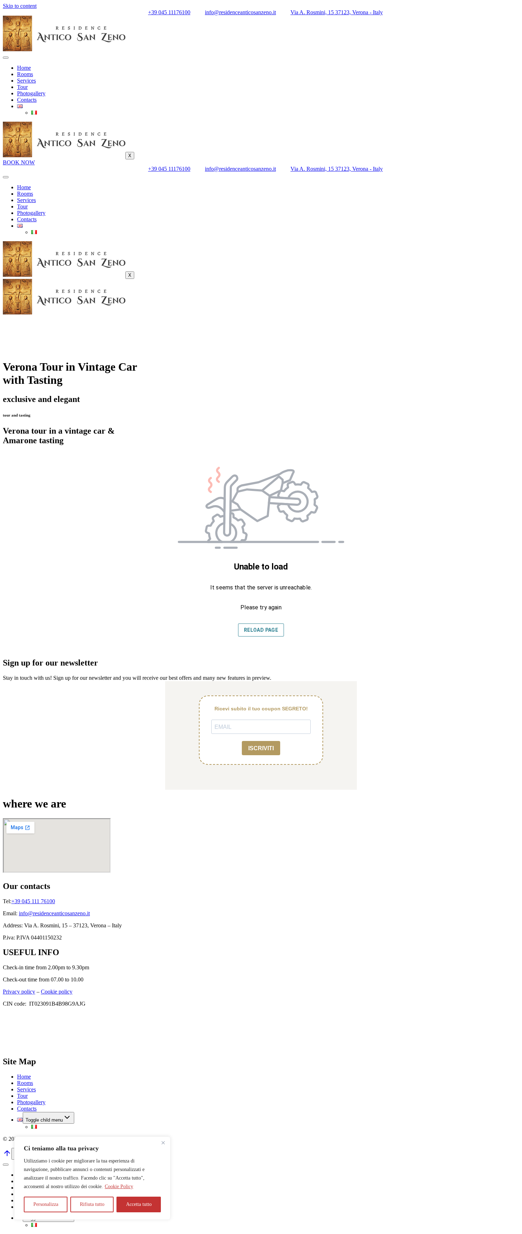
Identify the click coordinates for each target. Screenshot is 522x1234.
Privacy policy (19, 992)
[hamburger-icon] (6, 58)
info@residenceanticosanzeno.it (54, 913)
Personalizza (45, 1204)
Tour (22, 87)
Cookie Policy (119, 1186)
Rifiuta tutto (92, 1204)
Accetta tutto (139, 1204)
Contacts (27, 100)
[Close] (163, 1142)
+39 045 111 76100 (33, 901)
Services (26, 81)
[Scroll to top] (7, 1156)
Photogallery (31, 93)
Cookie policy (56, 992)
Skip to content (20, 6)
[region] (92, 1178)
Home (24, 68)
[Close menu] (6, 1165)
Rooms (25, 74)
